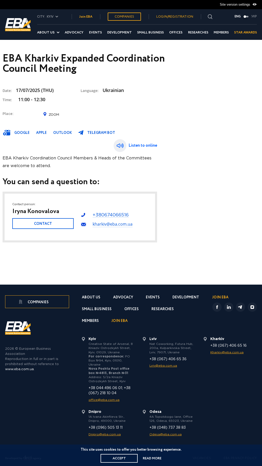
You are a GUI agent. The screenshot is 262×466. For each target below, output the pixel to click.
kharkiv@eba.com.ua (113, 224)
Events (95, 32)
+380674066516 (111, 215)
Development (119, 32)
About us (45, 32)
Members (221, 32)
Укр (254, 16)
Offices (175, 32)
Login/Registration (174, 16)
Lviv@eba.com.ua (163, 365)
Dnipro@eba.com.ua (105, 434)
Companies (124, 16)
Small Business (150, 32)
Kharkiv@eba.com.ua (227, 352)
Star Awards (245, 32)
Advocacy (74, 32)
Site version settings (235, 4)
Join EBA (85, 16)
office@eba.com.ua (104, 400)
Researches (198, 32)
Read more (152, 458)
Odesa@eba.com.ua (165, 434)
